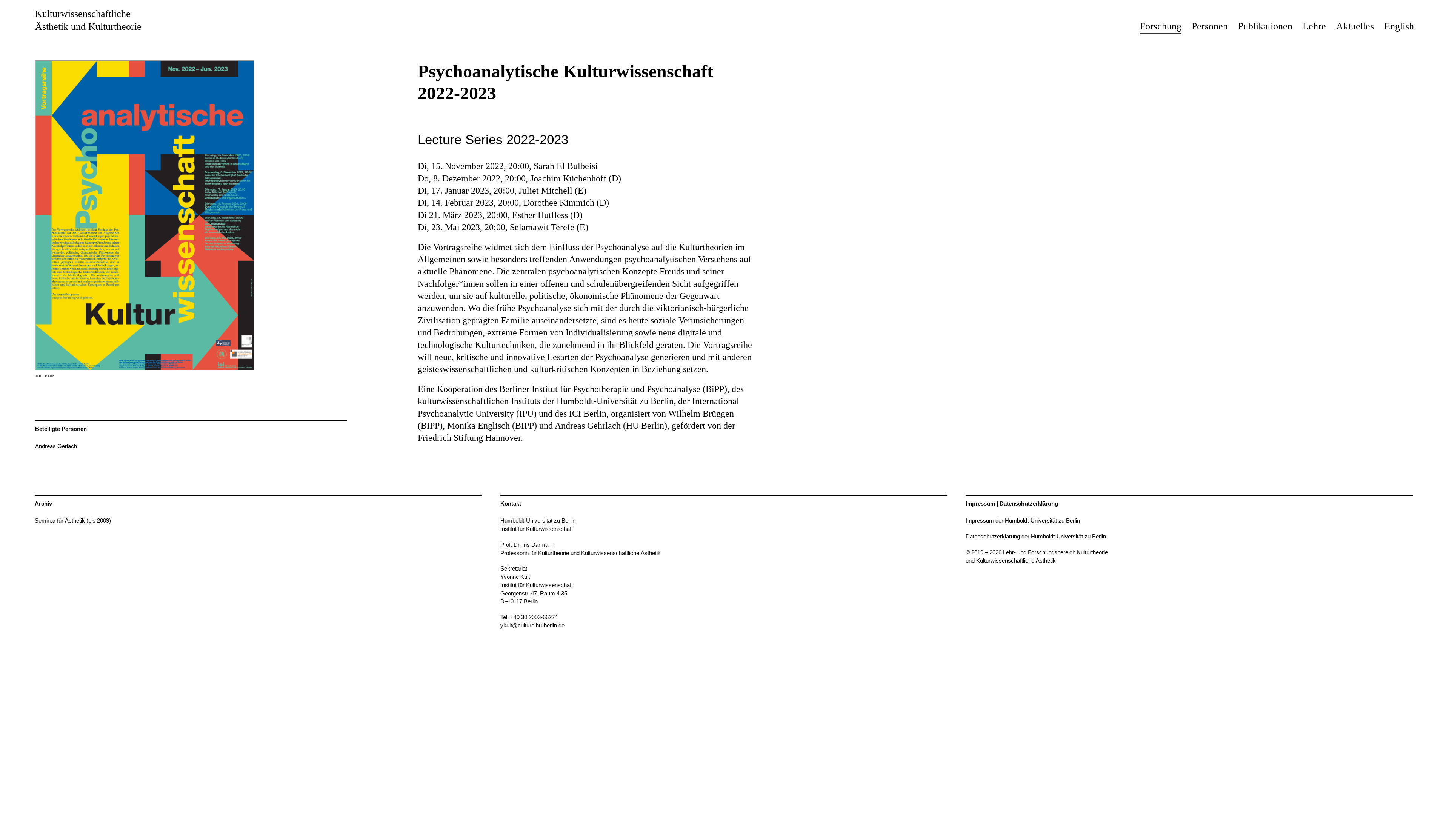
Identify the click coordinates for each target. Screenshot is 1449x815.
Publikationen (1265, 26)
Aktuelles (1355, 26)
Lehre (1314, 26)
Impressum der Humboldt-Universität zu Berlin (1023, 520)
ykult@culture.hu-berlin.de (532, 625)
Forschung (1160, 26)
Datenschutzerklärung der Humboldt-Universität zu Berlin (1036, 536)
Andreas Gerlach (56, 446)
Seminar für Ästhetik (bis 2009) (73, 520)
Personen (1210, 26)
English (1399, 26)
